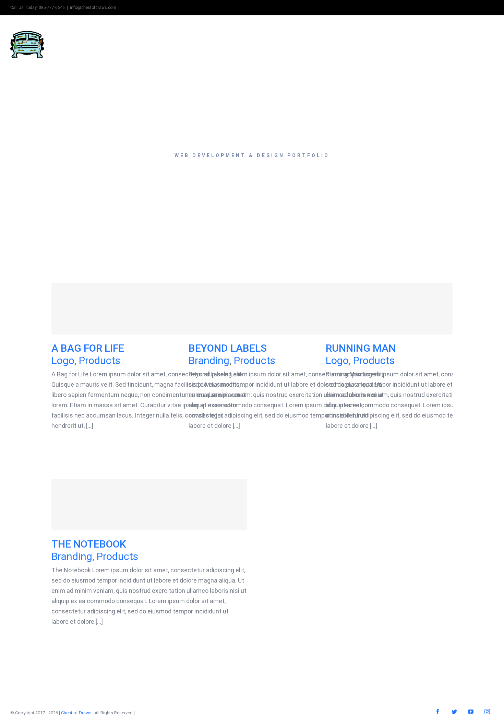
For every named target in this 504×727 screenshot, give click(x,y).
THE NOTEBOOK (149, 505)
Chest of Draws (76, 712)
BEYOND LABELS (286, 309)
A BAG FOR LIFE (149, 309)
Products (99, 360)
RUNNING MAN (423, 309)
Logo (62, 360)
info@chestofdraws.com (93, 7)
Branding (209, 360)
